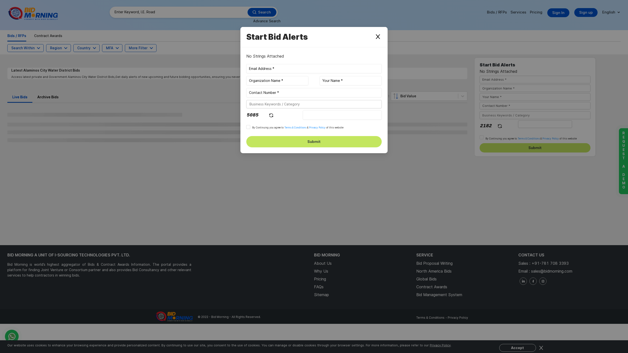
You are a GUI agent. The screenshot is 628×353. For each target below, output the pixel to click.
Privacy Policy (317, 127)
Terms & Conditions (295, 127)
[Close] (378, 37)
